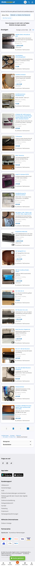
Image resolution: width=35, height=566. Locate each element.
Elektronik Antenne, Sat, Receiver (20, 15)
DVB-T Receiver (19, 155)
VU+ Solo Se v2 (19, 291)
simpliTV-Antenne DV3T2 (22, 174)
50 (33, 30)
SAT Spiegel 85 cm (20, 251)
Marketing (4, 508)
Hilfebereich (5, 485)
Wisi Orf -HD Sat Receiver (22, 348)
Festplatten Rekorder (21, 231)
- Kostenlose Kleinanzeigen (13, 532)
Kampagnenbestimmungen (9, 514)
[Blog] (11, 463)
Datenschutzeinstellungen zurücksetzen (13, 493)
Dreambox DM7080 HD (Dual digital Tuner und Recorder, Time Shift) (23, 407)
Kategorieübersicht (7, 503)
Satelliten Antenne (20, 74)
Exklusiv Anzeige (6, 523)
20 (30, 30)
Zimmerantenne (19, 386)
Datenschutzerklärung (8, 500)
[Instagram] (7, 463)
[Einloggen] (32, 1)
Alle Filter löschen (7, 18)
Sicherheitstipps (6, 488)
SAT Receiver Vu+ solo (21, 310)
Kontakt (3, 506)
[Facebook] (2, 463)
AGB (2, 490)
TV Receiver (18, 136)
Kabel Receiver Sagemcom (22, 329)
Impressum (4, 511)
